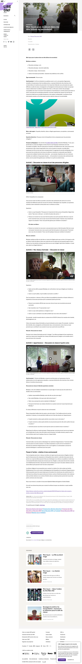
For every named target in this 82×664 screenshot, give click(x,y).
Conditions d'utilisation (44, 659)
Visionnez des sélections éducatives (52, 509)
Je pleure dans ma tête (30, 526)
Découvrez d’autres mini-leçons (34, 509)
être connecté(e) (35, 540)
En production (7, 24)
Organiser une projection (27, 641)
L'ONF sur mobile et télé (27, 650)
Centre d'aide (49, 634)
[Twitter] (6, 42)
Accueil (5, 19)
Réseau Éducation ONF (36, 36)
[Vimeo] (8, 42)
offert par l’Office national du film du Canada (48, 127)
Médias (47, 639)
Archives (62, 641)
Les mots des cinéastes (8, 27)
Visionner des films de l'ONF (28, 634)
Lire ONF (7, 8)
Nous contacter (49, 637)
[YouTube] (11, 42)
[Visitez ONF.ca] (8, 1)
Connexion (6, 35)
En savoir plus (71, 659)
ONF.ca (62, 632)
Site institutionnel (33, 659)
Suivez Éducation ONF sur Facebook (51, 510)
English (5, 47)
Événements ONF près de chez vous (30, 637)
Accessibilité (25, 659)
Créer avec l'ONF (26, 639)
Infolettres (48, 641)
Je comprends (62, 659)
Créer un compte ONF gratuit (28, 632)
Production (62, 634)
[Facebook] (29, 49)
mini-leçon (38, 526)
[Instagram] (13, 42)
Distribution (62, 637)
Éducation (6, 22)
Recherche (6, 15)
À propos (48, 632)
